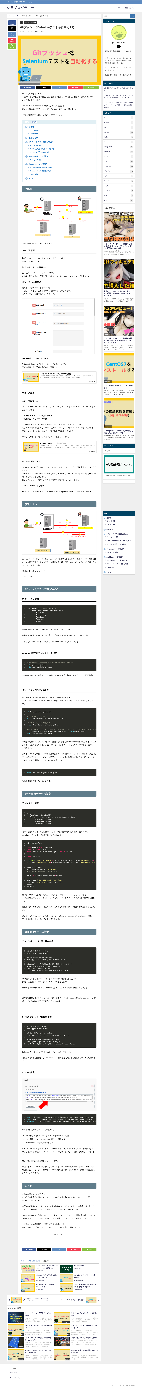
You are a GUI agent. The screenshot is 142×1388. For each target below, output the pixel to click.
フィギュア (118, 166)
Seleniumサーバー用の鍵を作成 (40, 171)
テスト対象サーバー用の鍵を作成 (40, 167)
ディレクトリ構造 (35, 145)
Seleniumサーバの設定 (37, 156)
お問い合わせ (129, 7)
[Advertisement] (59, 1240)
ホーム (120, 7)
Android (118, 122)
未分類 (118, 186)
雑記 (118, 200)
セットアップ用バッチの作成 (39, 152)
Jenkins (26, 22)
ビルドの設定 (34, 174)
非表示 (34, 122)
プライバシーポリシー (16, 1377)
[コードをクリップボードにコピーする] (94, 609)
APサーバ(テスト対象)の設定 (39, 142)
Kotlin (118, 137)
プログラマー (118, 171)
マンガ (118, 181)
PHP (118, 142)
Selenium (33, 22)
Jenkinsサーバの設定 (36, 164)
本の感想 (118, 190)
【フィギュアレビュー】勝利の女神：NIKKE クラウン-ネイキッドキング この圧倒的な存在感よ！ (118, 105)
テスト (118, 161)
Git (22, 22)
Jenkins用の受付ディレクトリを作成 (41, 149)
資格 (118, 195)
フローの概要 (34, 133)
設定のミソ (32, 138)
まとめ (30, 178)
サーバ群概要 (34, 130)
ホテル (118, 176)
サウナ (118, 156)
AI (118, 117)
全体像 (30, 127)
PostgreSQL (118, 147)
